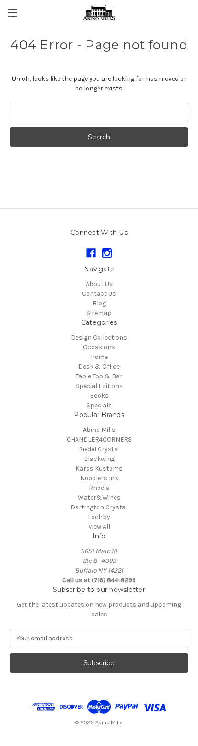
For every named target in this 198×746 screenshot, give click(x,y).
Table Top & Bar (99, 376)
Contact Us (99, 294)
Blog (99, 303)
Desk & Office (99, 366)
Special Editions (99, 386)
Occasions (99, 347)
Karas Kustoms (99, 468)
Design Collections (99, 337)
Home (99, 357)
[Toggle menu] (12, 12)
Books (99, 396)
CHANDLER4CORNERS (99, 439)
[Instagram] (107, 253)
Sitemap (99, 313)
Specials (99, 405)
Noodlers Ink (99, 478)
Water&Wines (99, 497)
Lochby (99, 517)
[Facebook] (91, 253)
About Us (99, 284)
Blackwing (99, 459)
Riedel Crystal (99, 449)
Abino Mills (99, 430)
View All (99, 527)
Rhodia (99, 488)
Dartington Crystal (99, 507)
